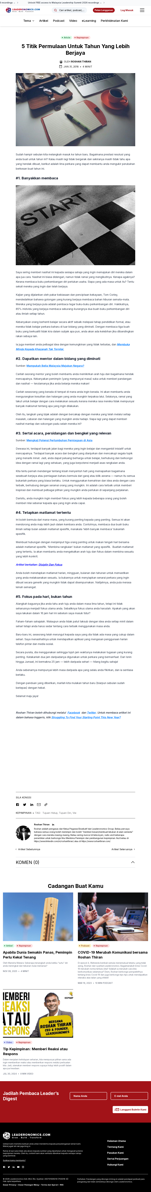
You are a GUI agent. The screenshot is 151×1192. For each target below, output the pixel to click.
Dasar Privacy (9, 1185)
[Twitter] (9, 1167)
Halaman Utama (116, 1140)
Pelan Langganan (104, 10)
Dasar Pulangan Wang (28, 1185)
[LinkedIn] (13, 1167)
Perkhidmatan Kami (114, 20)
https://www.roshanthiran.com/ (95, 841)
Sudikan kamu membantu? (14, 1160)
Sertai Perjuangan (117, 1158)
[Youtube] (18, 1167)
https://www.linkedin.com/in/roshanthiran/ (54, 841)
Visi (74, 812)
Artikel (43, 20)
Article (67, 37)
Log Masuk (127, 10)
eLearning (89, 20)
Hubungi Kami (115, 1164)
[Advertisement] (75, 759)
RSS (61, 1185)
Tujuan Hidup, (50, 812)
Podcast (58, 20)
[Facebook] (4, 1167)
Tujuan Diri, (66, 812)
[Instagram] (23, 1167)
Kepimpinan (83, 37)
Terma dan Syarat (49, 1185)
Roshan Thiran (81, 61)
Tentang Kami (115, 1146)
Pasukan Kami (115, 1152)
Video (73, 20)
